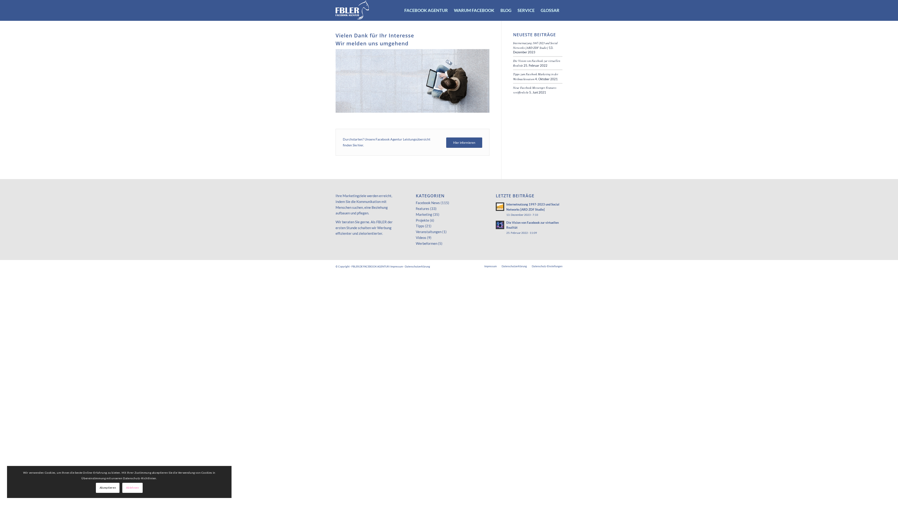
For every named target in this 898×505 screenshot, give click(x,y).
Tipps (420, 226)
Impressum (397, 266)
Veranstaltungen (429, 232)
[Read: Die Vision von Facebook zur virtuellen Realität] (500, 225)
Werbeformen (426, 243)
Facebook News (428, 203)
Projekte (422, 220)
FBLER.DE (357, 266)
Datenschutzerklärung (417, 266)
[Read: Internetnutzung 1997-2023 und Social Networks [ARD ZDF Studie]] (500, 206)
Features (422, 208)
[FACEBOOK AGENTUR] (352, 10)
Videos (421, 237)
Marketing (424, 214)
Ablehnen (132, 487)
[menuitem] (426, 10)
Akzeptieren (108, 487)
